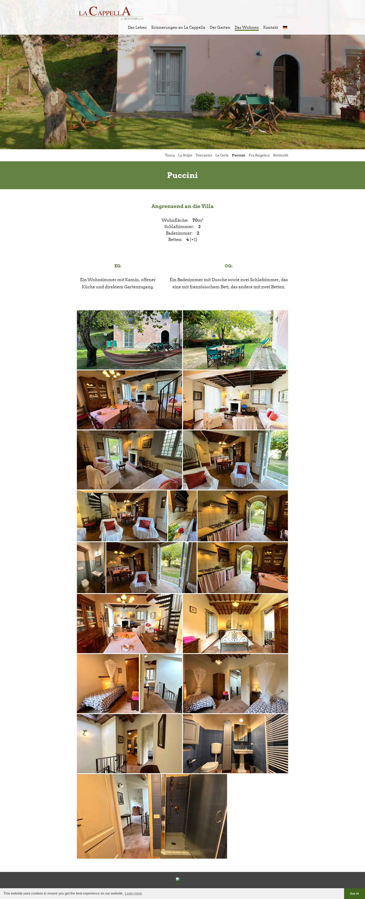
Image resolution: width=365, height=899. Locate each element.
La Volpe (185, 155)
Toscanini (204, 155)
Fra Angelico (259, 155)
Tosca (170, 155)
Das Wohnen (247, 27)
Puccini (238, 155)
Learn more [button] (133, 893)
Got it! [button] (354, 893)
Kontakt (270, 27)
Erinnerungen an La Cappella (178, 27)
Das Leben (137, 27)
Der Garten (220, 27)
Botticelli (280, 155)
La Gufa (222, 155)
